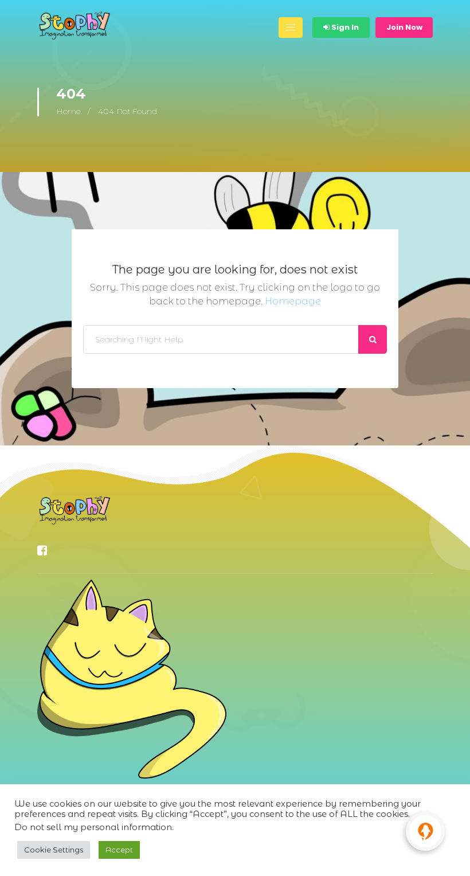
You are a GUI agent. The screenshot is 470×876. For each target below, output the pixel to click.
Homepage (293, 301)
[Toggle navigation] (291, 27)
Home (68, 111)
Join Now (404, 27)
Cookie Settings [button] (53, 849)
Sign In (344, 27)
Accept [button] (119, 849)
